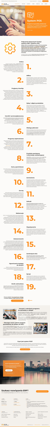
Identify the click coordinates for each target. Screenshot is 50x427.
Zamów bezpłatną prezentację (17, 300)
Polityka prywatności (37, 424)
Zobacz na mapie (4, 405)
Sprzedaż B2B (16, 415)
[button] (17, 3)
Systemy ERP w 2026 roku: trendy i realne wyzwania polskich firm (37, 405)
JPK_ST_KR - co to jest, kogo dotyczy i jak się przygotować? (36, 403)
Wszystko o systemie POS (25, 349)
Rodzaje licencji (40, 418)
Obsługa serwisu (28, 414)
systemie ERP (8, 145)
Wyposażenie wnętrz (4, 417)
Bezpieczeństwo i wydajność (42, 416)
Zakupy (15, 417)
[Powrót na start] (5, 3)
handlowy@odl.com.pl (17, 405)
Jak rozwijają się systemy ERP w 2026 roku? (33, 404)
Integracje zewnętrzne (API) (30, 413)
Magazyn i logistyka (29, 411)
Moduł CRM (27, 415)
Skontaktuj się (9, 370)
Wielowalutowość (40, 415)
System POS (15, 414)
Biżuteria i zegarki (4, 415)
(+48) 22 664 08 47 (16, 402)
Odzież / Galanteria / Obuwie (5, 414)
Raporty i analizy (40, 414)
